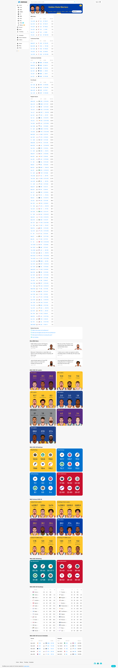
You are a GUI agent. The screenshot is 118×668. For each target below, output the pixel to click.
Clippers (63, 614)
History (70, 11)
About (20, 43)
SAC (41, 200)
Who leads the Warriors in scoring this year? (42, 335)
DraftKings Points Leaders (63, 502)
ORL (41, 280)
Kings (62, 628)
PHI (41, 189)
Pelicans (63, 619)
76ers (35, 608)
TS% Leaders (34, 427)
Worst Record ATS (61, 561)
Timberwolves (64, 606)
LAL (41, 145)
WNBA (21, 11)
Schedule (59, 11)
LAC (41, 123)
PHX (41, 120)
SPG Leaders (60, 392)
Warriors (63, 617)
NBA (21, 16)
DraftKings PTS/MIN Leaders (64, 537)
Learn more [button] (26, 666)
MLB (21, 9)
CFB (21, 7)
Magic (35, 611)
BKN (41, 167)
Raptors (36, 603)
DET (41, 153)
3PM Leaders (60, 410)
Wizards (36, 630)
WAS (41, 134)
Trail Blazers (64, 611)
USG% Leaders (34, 519)
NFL (21, 20)
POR (41, 109)
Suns (62, 608)
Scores (20, 27)
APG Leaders (34, 392)
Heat (35, 617)
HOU (41, 43)
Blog (20, 45)
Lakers (62, 600)
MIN (41, 106)
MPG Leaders (60, 519)
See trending (35, 337)
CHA (41, 286)
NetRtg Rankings (34, 473)
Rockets (63, 603)
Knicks (35, 597)
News (20, 29)
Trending (26, 662)
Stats (54, 11)
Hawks (35, 606)
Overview (50, 11)
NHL (21, 18)
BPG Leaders (34, 410)
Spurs (62, 594)
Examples (21, 35)
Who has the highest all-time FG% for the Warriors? (43, 332)
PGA (21, 23)
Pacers (36, 628)
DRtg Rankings (60, 450)
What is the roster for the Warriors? (40, 330)
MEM (41, 62)
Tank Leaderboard (61, 473)
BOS (41, 170)
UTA (41, 137)
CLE (41, 21)
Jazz (62, 630)
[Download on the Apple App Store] (95, 664)
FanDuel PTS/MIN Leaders (37, 537)
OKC (41, 225)
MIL (41, 126)
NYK (41, 148)
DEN (41, 101)
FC (20, 14)
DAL (41, 117)
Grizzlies (63, 625)
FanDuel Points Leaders (36, 502)
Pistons (36, 592)
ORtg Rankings (34, 450)
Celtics (36, 594)
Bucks (35, 619)
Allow (113, 666)
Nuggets (63, 597)
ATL (41, 142)
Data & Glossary (22, 37)
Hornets (36, 614)
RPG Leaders (60, 372)
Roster (63, 11)
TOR (41, 173)
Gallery (20, 39)
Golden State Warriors (58, 7)
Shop (20, 48)
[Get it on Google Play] (98, 664)
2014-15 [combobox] (74, 11)
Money (21, 25)
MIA (41, 228)
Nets (35, 625)
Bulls (35, 622)
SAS (41, 115)
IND (41, 181)
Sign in (97, 2)
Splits (67, 11)
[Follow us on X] (101, 663)
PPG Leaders (34, 372)
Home (17, 662)
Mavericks (63, 622)
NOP (41, 84)
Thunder (63, 592)
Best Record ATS (35, 561)
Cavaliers (36, 600)
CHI (41, 208)
